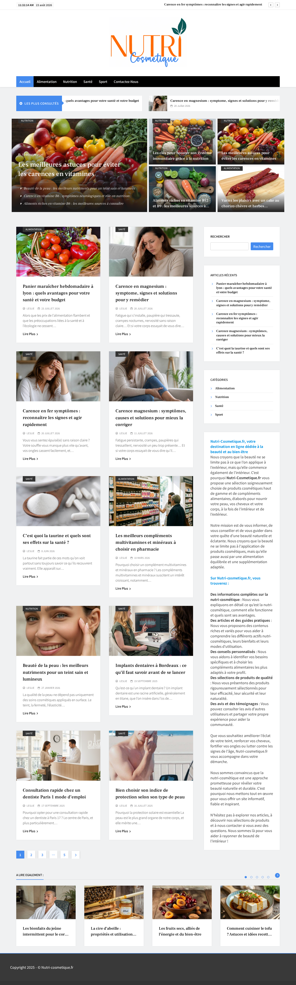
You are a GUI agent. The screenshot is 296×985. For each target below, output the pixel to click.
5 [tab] (268, 877)
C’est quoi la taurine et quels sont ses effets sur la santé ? (243, 350)
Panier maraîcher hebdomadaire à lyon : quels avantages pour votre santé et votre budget (58, 293)
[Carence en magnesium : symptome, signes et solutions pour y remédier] (129, 103)
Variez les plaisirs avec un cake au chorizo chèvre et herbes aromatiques (250, 206)
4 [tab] (263, 877)
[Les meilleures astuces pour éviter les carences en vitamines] (251, 141)
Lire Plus (29, 334)
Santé (87, 81)
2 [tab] (251, 877)
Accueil (25, 81)
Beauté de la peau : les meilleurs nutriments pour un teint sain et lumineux (79, 188)
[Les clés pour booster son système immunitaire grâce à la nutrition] (182, 141)
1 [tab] (246, 877)
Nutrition (70, 81)
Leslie (30, 308)
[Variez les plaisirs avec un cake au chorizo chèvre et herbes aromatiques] (251, 189)
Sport (103, 81)
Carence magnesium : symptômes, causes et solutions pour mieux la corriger (208, 4)
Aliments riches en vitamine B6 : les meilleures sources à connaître (73, 203)
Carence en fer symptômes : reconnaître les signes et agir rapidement (52, 417)
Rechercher (220, 236)
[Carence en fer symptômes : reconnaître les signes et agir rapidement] (272, 103)
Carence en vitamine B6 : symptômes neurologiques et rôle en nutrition (76, 196)
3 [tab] (257, 877)
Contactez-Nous (126, 81)
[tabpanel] (46, 915)
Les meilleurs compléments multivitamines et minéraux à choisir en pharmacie (145, 542)
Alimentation (47, 81)
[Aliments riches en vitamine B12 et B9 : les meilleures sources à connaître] (182, 189)
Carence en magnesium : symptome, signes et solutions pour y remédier (198, 101)
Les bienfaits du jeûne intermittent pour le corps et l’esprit (46, 934)
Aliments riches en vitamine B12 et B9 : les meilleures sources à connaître (180, 206)
